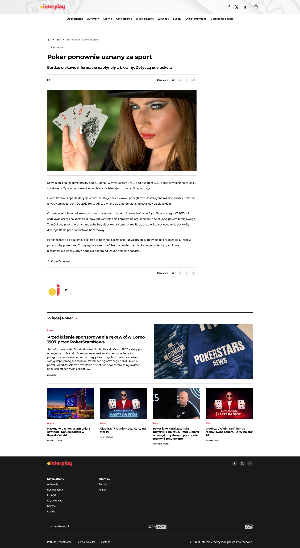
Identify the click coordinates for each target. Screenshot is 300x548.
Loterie (51, 511)
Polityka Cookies (86, 541)
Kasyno (51, 505)
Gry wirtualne (54, 500)
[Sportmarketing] (58, 527)
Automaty (52, 484)
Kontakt (103, 489)
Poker (58, 39)
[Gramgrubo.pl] (249, 527)
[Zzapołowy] (157, 527)
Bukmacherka (55, 489)
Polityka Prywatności (59, 541)
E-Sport (51, 494)
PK (48, 80)
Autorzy (103, 484)
